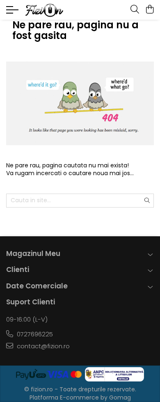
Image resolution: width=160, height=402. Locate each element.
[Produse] (13, 12)
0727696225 (34, 334)
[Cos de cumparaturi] (149, 10)
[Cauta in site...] (134, 10)
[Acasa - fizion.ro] (55, 10)
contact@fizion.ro (42, 346)
